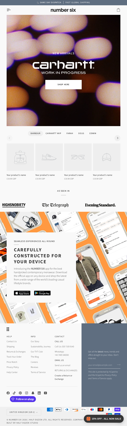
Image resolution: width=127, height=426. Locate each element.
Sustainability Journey (41, 346)
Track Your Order (14, 356)
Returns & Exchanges (16, 351)
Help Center (12, 372)
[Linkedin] (39, 393)
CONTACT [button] (59, 336)
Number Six (15, 419)
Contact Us (12, 341)
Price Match (12, 362)
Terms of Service (99, 378)
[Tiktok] (14, 393)
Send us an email (62, 365)
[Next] (117, 138)
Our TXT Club (37, 351)
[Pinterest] (20, 393)
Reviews (34, 367)
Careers (34, 362)
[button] (104, 419)
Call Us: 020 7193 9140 (64, 346)
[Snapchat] (32, 393)
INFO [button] (33, 336)
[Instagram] (26, 393)
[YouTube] (45, 393)
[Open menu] (12, 10)
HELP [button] (9, 336)
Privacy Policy (111, 375)
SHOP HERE (63, 84)
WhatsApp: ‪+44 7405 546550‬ (62, 353)
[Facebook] (8, 393)
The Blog (35, 356)
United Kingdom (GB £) (22, 412)
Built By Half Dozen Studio (22, 422)
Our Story (35, 341)
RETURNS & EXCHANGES (66, 370)
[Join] (117, 364)
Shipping (11, 346)
